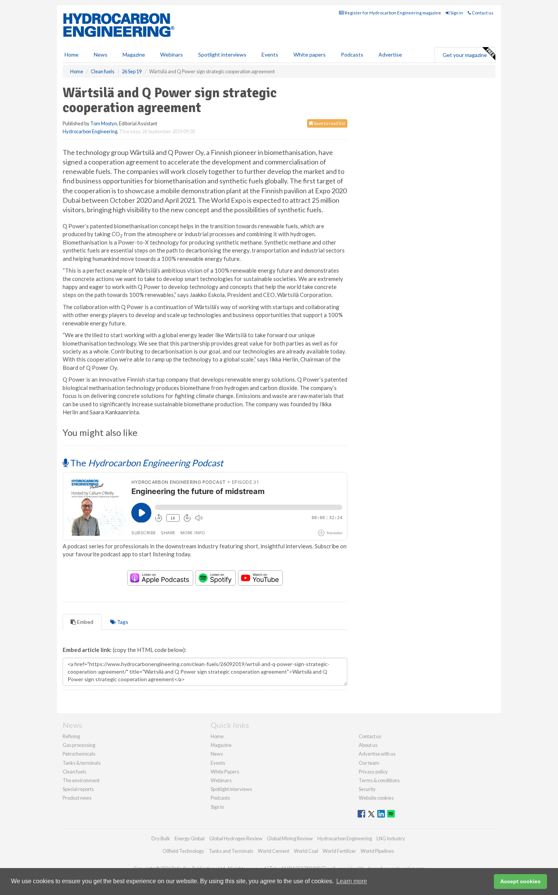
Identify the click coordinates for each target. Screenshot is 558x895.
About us (368, 745)
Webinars (171, 54)
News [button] (100, 54)
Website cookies (376, 798)
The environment (81, 780)
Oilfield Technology (183, 851)
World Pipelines (377, 851)
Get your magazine (465, 55)
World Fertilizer (339, 851)
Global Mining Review (290, 838)
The (145, 462)
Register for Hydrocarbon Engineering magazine (392, 12)
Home (72, 54)
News (217, 754)
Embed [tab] (84, 622)
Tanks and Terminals (231, 851)
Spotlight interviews (222, 54)
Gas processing (79, 745)
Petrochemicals (79, 754)
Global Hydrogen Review (235, 838)
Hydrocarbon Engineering (90, 131)
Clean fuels (74, 772)
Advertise (390, 54)
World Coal (306, 851)
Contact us (482, 12)
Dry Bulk (160, 838)
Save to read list (329, 123)
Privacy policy (373, 772)
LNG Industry (391, 838)
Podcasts (352, 54)
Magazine (134, 54)
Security (367, 789)
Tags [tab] (122, 622)
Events (270, 54)
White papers (309, 54)
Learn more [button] (351, 881)
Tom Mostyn (103, 123)
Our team (369, 763)
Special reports (78, 789)
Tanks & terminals (82, 763)
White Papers (225, 772)
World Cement (273, 851)
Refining (71, 736)
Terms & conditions (379, 780)
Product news (77, 798)
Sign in (456, 12)
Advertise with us (377, 754)
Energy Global (190, 838)
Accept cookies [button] (520, 881)
